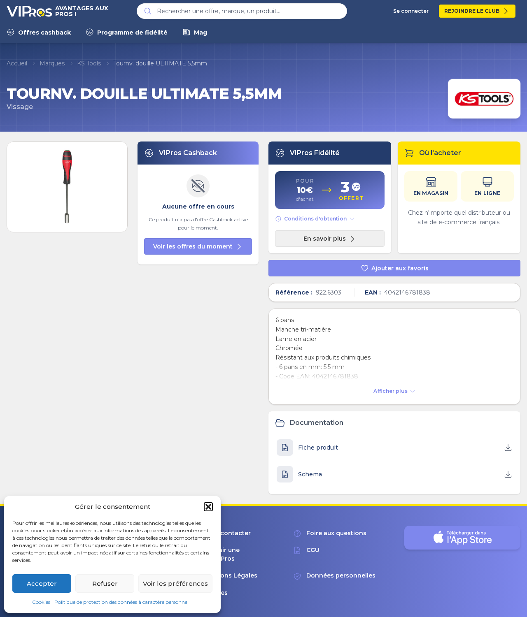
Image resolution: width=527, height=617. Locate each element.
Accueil (17, 63)
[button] (208, 507)
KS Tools (89, 63)
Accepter (42, 583)
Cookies (41, 602)
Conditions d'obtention (315, 219)
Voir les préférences (175, 583)
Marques (52, 63)
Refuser (105, 583)
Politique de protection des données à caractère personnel (121, 602)
